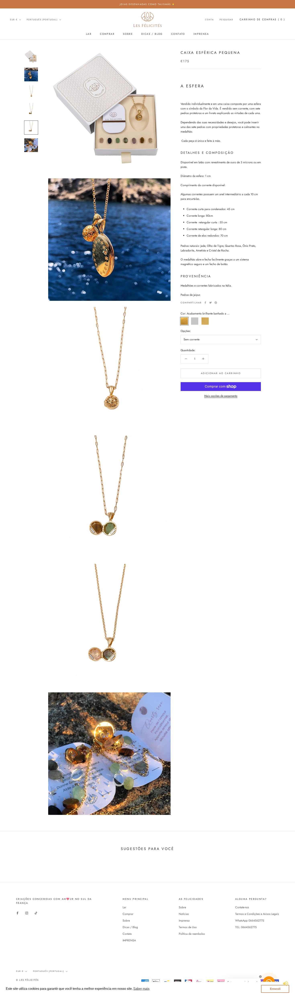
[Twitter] (210, 302)
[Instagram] (26, 912)
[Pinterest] (216, 302)
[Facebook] (205, 302)
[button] (141, 989)
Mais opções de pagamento (220, 396)
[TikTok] (36, 912)
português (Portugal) (42, 19)
